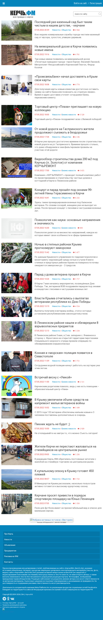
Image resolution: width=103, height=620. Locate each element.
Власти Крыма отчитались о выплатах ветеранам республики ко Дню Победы (62, 300)
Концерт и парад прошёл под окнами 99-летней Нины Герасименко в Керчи (63, 191)
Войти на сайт (80, 3)
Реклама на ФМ (11, 556)
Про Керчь (8, 534)
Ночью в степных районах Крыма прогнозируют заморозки (58, 246)
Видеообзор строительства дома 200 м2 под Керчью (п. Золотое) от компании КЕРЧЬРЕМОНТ (66, 162)
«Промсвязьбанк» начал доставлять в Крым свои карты (66, 78)
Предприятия (10, 551)
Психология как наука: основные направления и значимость (67, 221)
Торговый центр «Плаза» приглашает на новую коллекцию (68, 108)
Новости (56, 30)
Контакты (8, 562)
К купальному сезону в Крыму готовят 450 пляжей (64, 472)
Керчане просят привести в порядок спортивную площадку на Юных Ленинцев (64, 497)
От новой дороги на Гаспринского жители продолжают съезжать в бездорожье (64, 130)
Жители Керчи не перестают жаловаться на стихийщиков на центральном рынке (65, 448)
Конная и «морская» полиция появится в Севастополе (63, 354)
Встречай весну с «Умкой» (53, 377)
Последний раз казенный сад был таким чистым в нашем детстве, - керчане (63, 23)
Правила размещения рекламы (15, 605)
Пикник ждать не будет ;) (52, 424)
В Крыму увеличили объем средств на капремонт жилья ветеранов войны (61, 401)
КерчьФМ (29, 594)
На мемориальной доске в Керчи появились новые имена (66, 48)
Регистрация (96, 3)
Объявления (9, 545)
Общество (66, 30)
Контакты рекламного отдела (14, 607)
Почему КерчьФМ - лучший (13, 603)
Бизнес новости (69, 115)
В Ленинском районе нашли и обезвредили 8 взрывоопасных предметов (66, 324)
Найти (100, 14)
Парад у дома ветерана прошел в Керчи (63, 274)
